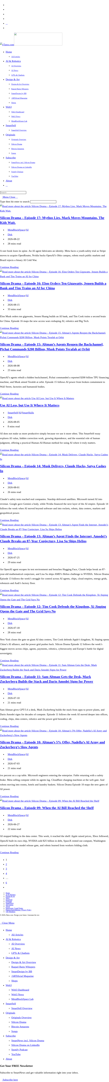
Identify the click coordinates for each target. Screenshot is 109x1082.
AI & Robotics (11, 895)
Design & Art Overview (23, 962)
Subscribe (11, 1035)
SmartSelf (13, 412)
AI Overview (18, 943)
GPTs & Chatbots (20, 953)
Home (8, 893)
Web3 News (17, 994)
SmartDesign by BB (21, 971)
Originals (9, 901)
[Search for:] (17, 197)
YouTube (16, 1054)
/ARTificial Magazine (22, 976)
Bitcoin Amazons (20, 1026)
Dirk (10, 234)
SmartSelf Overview (21, 1008)
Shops (14, 980)
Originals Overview (21, 1017)
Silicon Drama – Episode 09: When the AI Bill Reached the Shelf (47, 808)
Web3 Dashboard (20, 989)
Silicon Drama (18, 1022)
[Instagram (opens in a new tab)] (7, 9)
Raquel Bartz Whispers (23, 966)
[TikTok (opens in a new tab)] (7, 27)
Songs (14, 1031)
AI (27, 229)
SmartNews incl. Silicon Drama (27, 1040)
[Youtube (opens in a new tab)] (7, 18)
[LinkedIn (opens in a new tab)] (7, 14)
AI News (16, 948)
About (8, 907)
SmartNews (10, 903)
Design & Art (10, 896)
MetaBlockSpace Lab (22, 999)
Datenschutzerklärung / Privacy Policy (18, 910)
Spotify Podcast (19, 1049)
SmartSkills (28, 412)
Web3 (8, 898)
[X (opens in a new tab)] (7, 4)
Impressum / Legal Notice (14, 908)
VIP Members (10, 912)
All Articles (9, 905)
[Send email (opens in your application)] (7, 23)
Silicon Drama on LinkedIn (25, 1045)
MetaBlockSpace (16, 229)
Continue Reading (10, 267)
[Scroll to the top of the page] (1, 918)
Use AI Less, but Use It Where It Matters (29, 405)
